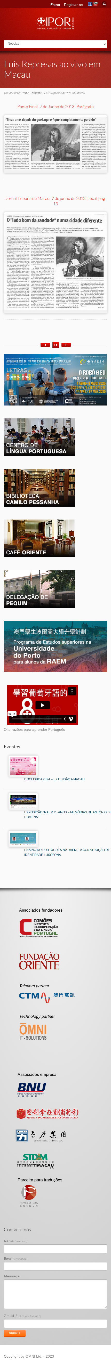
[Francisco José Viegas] (66, 345)
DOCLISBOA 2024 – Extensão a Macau (54, 779)
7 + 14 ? (22, 1316)
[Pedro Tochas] (45, 345)
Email (15, 1258)
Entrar (55, 5)
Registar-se (73, 5)
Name (15, 1241)
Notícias (36, 93)
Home (25, 93)
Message (12, 1276)
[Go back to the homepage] (55, 28)
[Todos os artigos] (55, 345)
